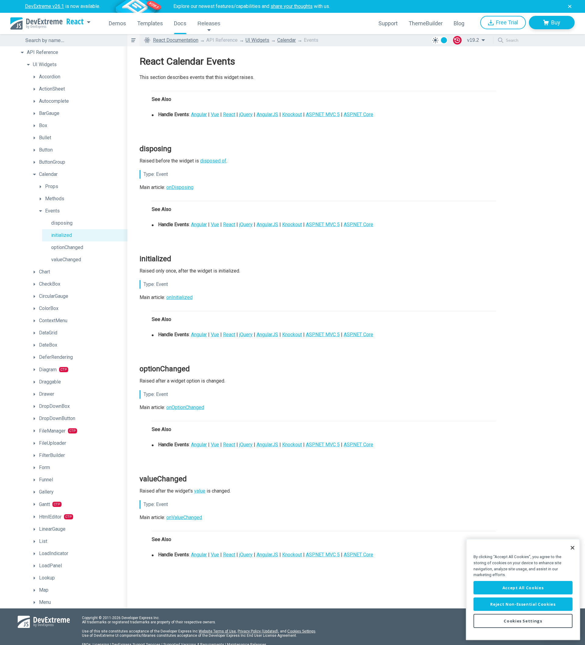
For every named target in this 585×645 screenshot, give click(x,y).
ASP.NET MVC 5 (323, 114)
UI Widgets (257, 40)
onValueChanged (184, 517)
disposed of (213, 161)
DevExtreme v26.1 (44, 6)
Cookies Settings (301, 631)
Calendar (286, 40)
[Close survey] (570, 6)
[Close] (572, 547)
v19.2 (473, 40)
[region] (523, 589)
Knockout (292, 114)
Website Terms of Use (217, 631)
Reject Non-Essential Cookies (522, 604)
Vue (215, 114)
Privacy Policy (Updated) (258, 631)
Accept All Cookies (523, 587)
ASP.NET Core (358, 114)
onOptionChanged (185, 407)
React (75, 21)
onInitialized (179, 297)
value (199, 491)
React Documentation (175, 40)
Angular (199, 114)
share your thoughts (292, 6)
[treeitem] (72, 52)
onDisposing (179, 187)
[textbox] (72, 40)
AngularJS (267, 114)
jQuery (246, 114)
